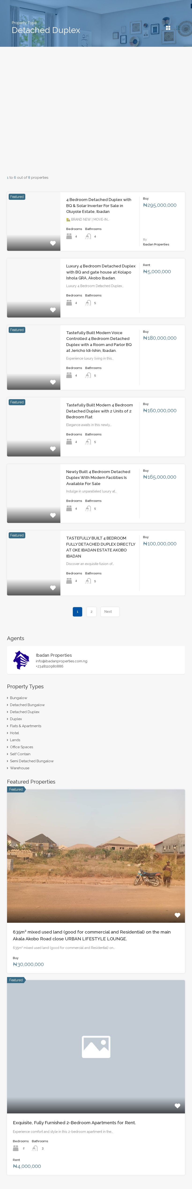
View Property (33, 239)
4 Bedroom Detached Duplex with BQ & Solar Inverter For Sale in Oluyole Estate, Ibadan (98, 205)
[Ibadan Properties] (21, 668)
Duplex (16, 719)
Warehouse (19, 768)
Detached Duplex (25, 712)
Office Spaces (21, 747)
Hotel (14, 733)
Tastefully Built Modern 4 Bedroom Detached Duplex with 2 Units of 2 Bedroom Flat (99, 411)
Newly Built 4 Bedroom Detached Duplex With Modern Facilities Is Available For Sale (98, 477)
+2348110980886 (49, 666)
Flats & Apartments (25, 726)
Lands (15, 740)
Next (108, 611)
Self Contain (20, 754)
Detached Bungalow (27, 705)
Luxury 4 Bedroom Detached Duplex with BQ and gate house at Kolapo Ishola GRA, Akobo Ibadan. (101, 272)
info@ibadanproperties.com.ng (61, 661)
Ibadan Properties (54, 655)
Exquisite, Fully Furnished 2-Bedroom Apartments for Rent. (74, 1122)
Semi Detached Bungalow (32, 761)
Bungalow (18, 698)
